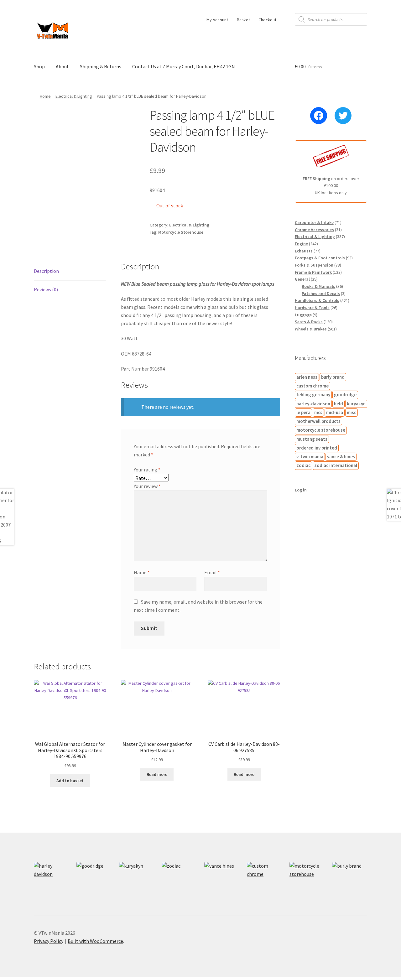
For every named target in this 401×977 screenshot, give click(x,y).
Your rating (147, 469)
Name (142, 572)
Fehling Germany (313, 395)
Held (338, 404)
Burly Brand (333, 377)
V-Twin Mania (309, 457)
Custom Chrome (312, 386)
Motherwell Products (318, 421)
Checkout (267, 20)
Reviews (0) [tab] (46, 289)
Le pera (303, 412)
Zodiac (303, 465)
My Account (217, 20)
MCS (318, 412)
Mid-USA (334, 412)
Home (45, 96)
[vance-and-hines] (221, 879)
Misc (351, 412)
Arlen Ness (306, 377)
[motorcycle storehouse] (307, 879)
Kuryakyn (356, 404)
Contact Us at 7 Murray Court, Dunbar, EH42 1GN (183, 66)
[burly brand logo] (349, 879)
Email (212, 572)
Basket (243, 20)
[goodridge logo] (94, 879)
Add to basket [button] (70, 780)
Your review (147, 486)
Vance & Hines (341, 457)
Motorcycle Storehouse (180, 232)
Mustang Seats (311, 439)
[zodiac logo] (179, 879)
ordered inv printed (316, 448)
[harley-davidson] (51, 879)
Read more (157, 774)
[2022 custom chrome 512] (264, 879)
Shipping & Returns (100, 66)
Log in (301, 490)
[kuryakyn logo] (136, 879)
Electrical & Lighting (73, 96)
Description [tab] (46, 271)
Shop (39, 66)
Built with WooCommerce (95, 941)
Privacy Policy (48, 941)
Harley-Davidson (313, 404)
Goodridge (345, 395)
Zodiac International (335, 465)
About (62, 66)
